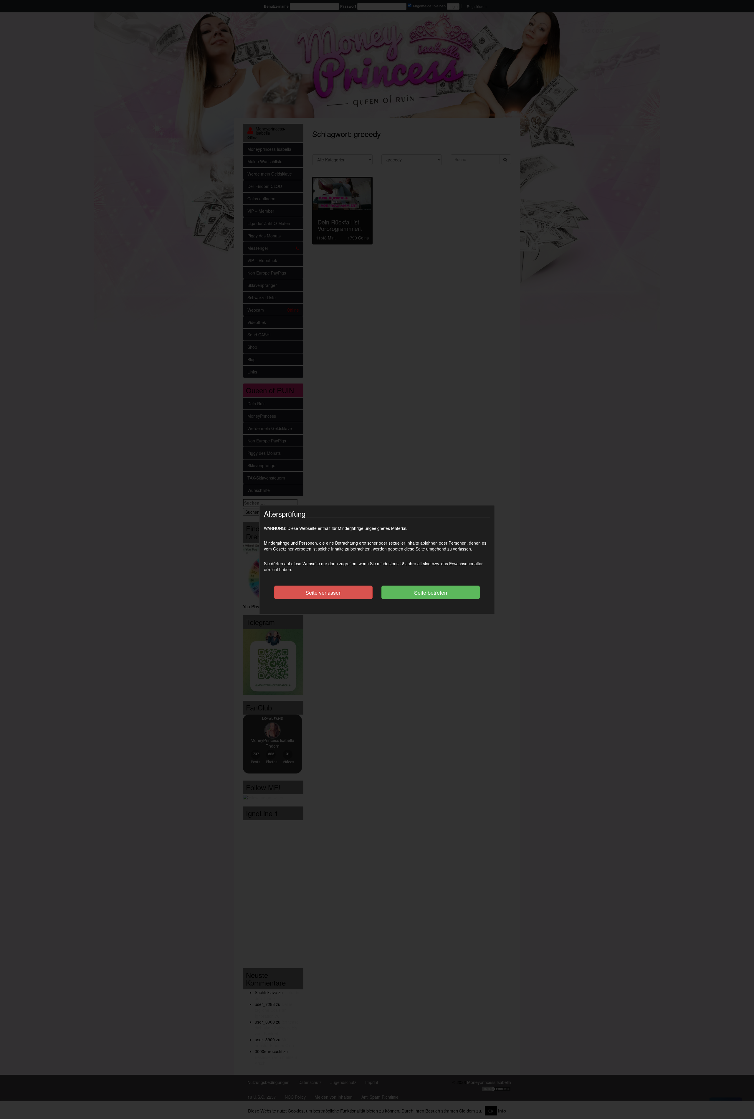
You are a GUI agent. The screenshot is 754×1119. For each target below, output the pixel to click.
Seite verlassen (323, 592)
